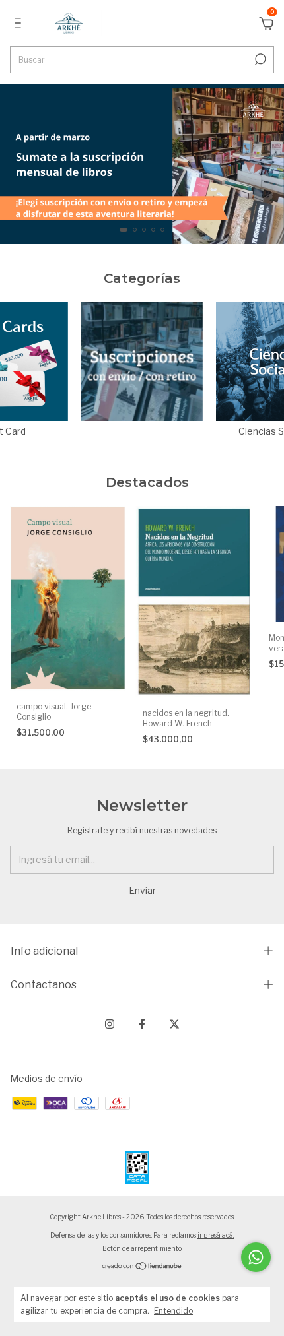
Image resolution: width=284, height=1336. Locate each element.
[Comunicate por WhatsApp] (256, 1257)
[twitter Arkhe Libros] (174, 1024)
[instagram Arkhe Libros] (109, 1024)
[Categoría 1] (142, 361)
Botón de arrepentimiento (142, 1248)
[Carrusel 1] (142, 164)
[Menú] (20, 25)
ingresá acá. (215, 1235)
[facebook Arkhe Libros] (142, 1024)
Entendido (173, 1311)
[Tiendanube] (142, 1266)
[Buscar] (259, 59)
